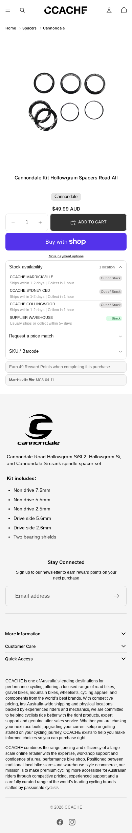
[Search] (22, 10)
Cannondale (54, 28)
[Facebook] (60, 822)
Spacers (29, 28)
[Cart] (123, 10)
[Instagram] (72, 822)
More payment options (66, 256)
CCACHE (73, 807)
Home (10, 28)
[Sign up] (116, 596)
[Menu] (8, 10)
